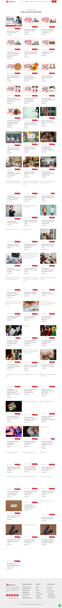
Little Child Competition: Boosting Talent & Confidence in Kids (30, 100)
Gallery (42, 1)
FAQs (50, 1)
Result (39, 1)
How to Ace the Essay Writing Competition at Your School (29, 541)
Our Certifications (39, 597)
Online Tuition (34, 464)
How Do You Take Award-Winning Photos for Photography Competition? (48, 418)
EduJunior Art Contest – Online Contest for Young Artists (48, 122)
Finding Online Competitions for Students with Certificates (13, 173)
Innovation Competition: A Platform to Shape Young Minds (30, 124)
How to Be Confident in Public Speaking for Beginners (47, 318)
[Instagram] (10, 595)
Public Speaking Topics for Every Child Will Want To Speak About (30, 342)
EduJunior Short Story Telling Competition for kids (47, 77)
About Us (31, 1)
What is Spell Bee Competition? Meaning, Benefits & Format (30, 77)
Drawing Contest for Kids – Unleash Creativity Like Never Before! (30, 245)
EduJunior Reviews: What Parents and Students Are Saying (48, 197)
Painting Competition (25, 590)
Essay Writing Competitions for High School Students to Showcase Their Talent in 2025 (13, 392)
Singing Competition (25, 592)
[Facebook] (7, 595)
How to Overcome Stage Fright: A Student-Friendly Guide (30, 221)
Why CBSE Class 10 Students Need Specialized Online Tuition (13, 565)
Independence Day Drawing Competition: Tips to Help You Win (48, 173)
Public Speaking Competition (27, 597)
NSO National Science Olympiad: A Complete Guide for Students (12, 342)
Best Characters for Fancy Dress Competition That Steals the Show (48, 221)
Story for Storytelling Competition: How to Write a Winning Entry (13, 366)
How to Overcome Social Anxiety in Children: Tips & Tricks (30, 270)
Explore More (9, 34)
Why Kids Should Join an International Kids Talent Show (13, 77)
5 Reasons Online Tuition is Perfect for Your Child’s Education (48, 492)
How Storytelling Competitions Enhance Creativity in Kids (29, 506)
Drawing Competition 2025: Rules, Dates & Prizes (29, 173)
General (53, 193)
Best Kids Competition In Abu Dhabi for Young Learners (30, 31)
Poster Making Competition (26, 588)
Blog (35, 1)
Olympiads (35, 289)
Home (22, 1)
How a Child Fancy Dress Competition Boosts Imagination (48, 342)
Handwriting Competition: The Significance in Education (30, 443)
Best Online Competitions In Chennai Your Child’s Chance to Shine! (48, 31)
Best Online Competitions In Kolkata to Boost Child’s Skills (30, 53)
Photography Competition (26, 586)
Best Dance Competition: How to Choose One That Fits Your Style (30, 197)
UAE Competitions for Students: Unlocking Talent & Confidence (13, 100)
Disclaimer (37, 590)
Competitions (27, 1)
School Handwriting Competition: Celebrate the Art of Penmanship (30, 419)
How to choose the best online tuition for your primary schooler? (13, 493)
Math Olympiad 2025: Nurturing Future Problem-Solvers (13, 418)
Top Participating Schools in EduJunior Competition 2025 (13, 149)
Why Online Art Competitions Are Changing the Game (13, 270)
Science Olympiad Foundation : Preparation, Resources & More (13, 294)
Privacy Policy (38, 592)
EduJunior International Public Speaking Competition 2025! (30, 390)
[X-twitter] (17, 595)
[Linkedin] (15, 595)
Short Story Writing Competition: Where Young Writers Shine (48, 100)
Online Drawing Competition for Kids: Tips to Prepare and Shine (13, 197)
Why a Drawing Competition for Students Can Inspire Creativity (48, 270)
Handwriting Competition (26, 594)
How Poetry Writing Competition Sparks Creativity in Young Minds (48, 148)
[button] (59, 605)
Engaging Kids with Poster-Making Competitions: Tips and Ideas (13, 468)
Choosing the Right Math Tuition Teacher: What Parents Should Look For (30, 468)
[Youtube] (12, 595)
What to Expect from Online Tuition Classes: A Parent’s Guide (48, 468)
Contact (46, 1)
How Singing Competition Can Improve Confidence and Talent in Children (48, 541)
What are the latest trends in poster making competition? (30, 492)
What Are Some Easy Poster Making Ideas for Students (30, 148)
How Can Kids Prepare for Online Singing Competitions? (13, 443)
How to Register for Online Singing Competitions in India (13, 541)
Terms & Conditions (39, 594)
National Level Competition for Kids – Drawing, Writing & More (31, 366)
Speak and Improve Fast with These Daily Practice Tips (48, 245)
